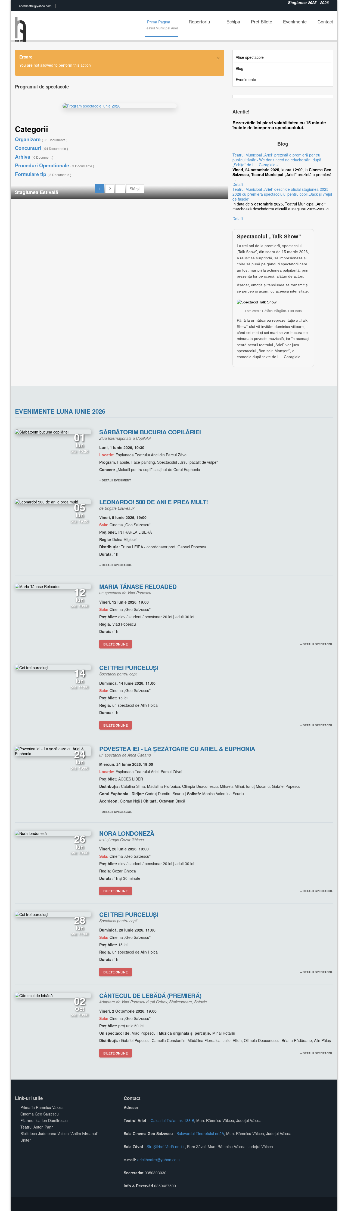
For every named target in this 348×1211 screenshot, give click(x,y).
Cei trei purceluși (128, 667)
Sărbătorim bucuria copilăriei (150, 431)
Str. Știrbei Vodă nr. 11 (166, 1146)
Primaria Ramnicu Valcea (42, 1107)
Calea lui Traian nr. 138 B (172, 1120)
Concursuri (41, 148)
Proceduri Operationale (54, 165)
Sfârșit (135, 188)
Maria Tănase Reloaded (138, 586)
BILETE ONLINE (115, 644)
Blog (239, 68)
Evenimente (246, 79)
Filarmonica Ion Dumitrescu (44, 1120)
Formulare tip (43, 174)
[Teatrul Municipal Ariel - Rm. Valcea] (22, 25)
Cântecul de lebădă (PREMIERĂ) (150, 995)
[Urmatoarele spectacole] (120, 188)
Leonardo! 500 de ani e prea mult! (153, 501)
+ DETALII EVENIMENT (115, 480)
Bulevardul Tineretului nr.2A (200, 1133)
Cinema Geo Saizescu (39, 1114)
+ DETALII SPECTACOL (115, 565)
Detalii (237, 184)
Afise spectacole (250, 57)
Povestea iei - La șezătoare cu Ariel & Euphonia (177, 748)
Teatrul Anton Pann (37, 1127)
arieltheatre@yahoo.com (35, 6)
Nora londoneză (126, 833)
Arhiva (34, 156)
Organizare (41, 139)
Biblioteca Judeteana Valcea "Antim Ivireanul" (59, 1133)
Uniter (25, 1140)
